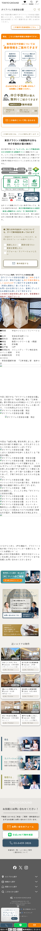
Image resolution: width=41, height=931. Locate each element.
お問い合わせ (12, 559)
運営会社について (21, 852)
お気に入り (25, 4)
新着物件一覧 (13, 850)
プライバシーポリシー (20, 916)
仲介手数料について (29, 909)
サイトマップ (28, 913)
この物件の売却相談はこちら (24, 27)
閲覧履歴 (31, 4)
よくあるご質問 (26, 850)
